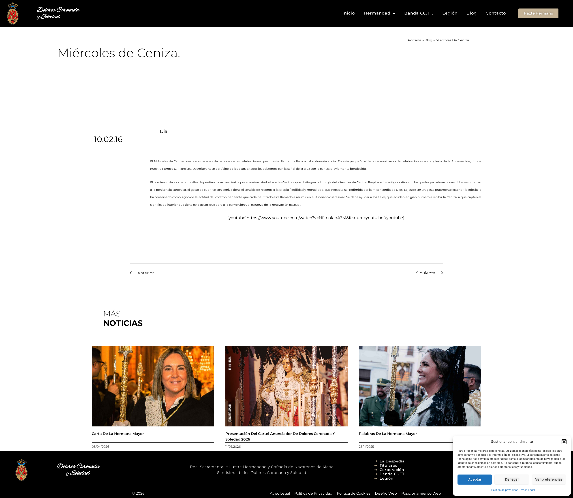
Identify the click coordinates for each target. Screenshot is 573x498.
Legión (450, 13)
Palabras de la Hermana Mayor (388, 434)
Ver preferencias (548, 479)
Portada (414, 40)
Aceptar (474, 479)
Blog (471, 13)
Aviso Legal (528, 490)
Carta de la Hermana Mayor (118, 434)
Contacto (496, 13)
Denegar (512, 479)
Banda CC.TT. (418, 13)
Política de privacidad (504, 490)
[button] (564, 441)
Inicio (348, 13)
